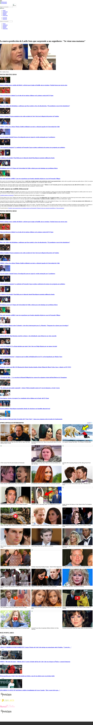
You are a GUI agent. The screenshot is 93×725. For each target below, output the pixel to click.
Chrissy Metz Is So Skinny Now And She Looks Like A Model (14, 566)
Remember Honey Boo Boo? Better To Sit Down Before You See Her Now (46, 463)
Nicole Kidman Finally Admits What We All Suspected (13, 483)
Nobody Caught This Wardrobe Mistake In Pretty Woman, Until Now (15, 587)
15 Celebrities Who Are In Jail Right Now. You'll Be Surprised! (45, 483)
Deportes (5, 13)
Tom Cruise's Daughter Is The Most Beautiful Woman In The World (14, 546)
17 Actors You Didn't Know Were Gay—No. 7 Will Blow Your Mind (76, 484)
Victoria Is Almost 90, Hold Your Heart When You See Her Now (77, 628)
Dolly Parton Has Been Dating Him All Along (73, 586)
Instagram (5, 19)
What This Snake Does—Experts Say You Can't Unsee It (13, 525)
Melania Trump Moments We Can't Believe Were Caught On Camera (76, 608)
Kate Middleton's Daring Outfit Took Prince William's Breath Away (76, 526)
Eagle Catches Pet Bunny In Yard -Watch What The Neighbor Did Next (77, 505)
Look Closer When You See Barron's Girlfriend (42, 546)
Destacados (5, 15)
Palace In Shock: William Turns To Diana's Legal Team (44, 586)
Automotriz (5, 11)
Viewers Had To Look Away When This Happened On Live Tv (45, 504)
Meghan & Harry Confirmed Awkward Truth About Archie (45, 525)
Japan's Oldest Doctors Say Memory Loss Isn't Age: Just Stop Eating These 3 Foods (15, 442)
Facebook (5, 17)
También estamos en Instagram (7, 195)
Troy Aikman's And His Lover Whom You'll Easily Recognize (76, 566)
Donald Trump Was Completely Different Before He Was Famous (44, 628)
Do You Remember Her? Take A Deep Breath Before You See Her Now (46, 442)
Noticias (4, 14)
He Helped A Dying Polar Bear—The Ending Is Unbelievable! (76, 442)
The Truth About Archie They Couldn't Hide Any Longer (13, 607)
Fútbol (4, 10)
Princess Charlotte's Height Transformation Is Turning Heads (14, 628)
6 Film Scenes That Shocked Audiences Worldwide (12, 462)
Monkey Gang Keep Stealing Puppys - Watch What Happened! (46, 566)
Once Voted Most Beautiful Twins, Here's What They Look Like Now (46, 608)
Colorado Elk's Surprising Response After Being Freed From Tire (76, 463)
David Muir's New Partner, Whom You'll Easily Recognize (14, 504)
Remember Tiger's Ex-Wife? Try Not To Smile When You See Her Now (76, 546)
